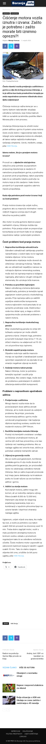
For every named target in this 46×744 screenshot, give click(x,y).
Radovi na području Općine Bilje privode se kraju (12, 656)
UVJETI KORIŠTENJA (31, 734)
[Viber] (16, 46)
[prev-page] (4, 709)
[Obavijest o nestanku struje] (9, 676)
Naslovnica (6, 9)
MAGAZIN (16, 9)
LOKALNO (23, 736)
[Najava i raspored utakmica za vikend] (9, 688)
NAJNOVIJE (14, 13)
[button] (4, 3)
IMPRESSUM (15, 731)
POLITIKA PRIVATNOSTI (14, 734)
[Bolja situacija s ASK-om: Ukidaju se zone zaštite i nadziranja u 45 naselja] (9, 700)
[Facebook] (5, 46)
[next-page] (8, 709)
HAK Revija (14, 623)
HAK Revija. (12, 146)
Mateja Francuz (13, 40)
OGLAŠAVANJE (27, 731)
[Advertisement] (23, 595)
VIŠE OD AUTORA (27, 667)
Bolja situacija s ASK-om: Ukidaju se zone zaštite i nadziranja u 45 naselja (29, 700)
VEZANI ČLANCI (10, 667)
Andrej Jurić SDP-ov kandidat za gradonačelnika (35, 656)
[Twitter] (11, 46)
